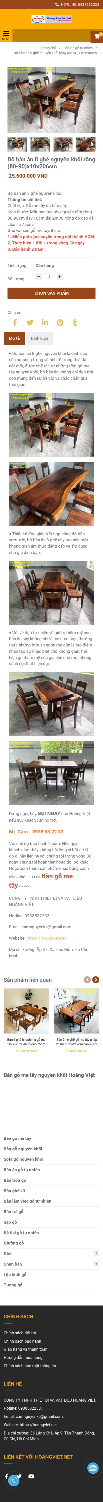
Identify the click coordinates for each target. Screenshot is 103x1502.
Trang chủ (50, 48)
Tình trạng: (18, 265)
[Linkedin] (45, 321)
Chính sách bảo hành (22, 1341)
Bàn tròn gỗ (15, 1180)
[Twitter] (30, 321)
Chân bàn (13, 1264)
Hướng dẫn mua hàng (23, 1357)
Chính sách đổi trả (20, 1333)
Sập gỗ (10, 1222)
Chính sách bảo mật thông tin (30, 1365)
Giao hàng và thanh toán (26, 1349)
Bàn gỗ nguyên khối (23, 1148)
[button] (96, 37)
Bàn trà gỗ (14, 1211)
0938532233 (88, 5)
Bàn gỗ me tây (17, 1138)
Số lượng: (17, 278)
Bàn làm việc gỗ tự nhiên (28, 1201)
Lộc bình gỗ (15, 1274)
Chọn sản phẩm (51, 293)
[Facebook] (15, 321)
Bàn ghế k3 (14, 1190)
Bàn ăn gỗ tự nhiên (80, 48)
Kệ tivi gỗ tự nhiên (21, 1232)
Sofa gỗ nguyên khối (24, 1159)
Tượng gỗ (13, 1284)
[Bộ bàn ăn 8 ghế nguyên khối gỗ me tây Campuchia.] (51, 19)
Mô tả (14, 338)
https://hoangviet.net (46, 938)
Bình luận (39, 338)
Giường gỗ (14, 1243)
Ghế (8, 1253)
